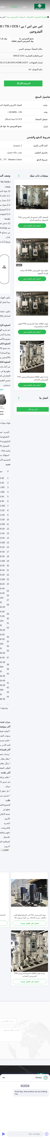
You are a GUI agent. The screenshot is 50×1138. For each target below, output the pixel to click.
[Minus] (3, 1077)
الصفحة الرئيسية (40, 17)
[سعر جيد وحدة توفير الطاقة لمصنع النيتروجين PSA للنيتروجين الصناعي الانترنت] (32, 357)
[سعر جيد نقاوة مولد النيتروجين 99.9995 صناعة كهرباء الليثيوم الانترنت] (32, 250)
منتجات (14, 6)
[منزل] (39, 6)
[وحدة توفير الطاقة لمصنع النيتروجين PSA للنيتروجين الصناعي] (29, 951)
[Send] (4, 1134)
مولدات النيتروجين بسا (15, 17)
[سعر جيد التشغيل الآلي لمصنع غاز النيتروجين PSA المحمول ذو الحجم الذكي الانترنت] (32, 197)
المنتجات (29, 17)
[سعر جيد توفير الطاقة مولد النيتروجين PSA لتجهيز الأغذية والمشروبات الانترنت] (32, 304)
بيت (24, 6)
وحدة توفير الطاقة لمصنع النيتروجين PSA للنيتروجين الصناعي (29, 974)
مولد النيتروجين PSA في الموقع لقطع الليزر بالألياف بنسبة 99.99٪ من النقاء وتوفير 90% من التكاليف (29, 916)
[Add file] (46, 1134)
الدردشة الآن (24, 83)
